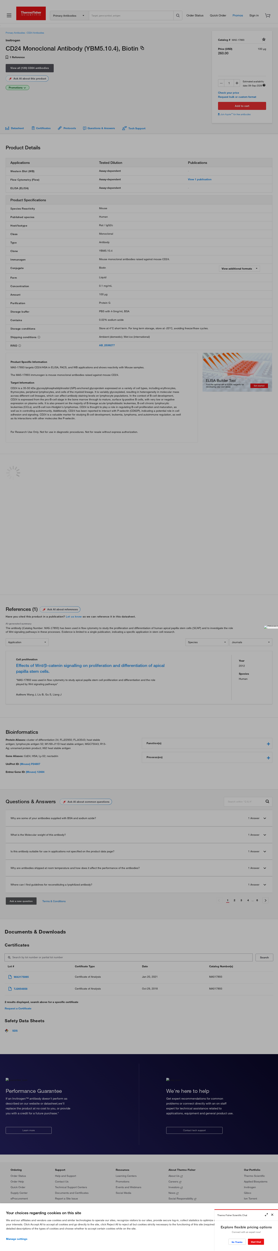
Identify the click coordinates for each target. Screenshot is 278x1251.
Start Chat (256, 1241)
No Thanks (237, 1242)
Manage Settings (16, 1239)
